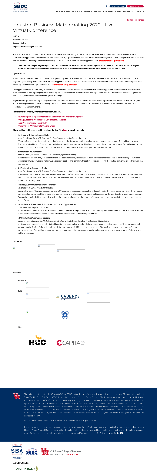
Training (97, 12)
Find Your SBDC (63, 12)
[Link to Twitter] (115, 433)
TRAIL (88, 427)
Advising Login (118, 6)
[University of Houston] (17, 396)
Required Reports (104, 430)
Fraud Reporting (99, 427)
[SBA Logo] (17, 451)
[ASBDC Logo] (30, 451)
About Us (139, 12)
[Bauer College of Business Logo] (59, 451)
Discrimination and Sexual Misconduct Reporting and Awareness (62, 433)
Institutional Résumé (87, 430)
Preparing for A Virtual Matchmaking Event (36, 126)
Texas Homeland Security (73, 427)
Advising (88, 12)
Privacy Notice (37, 430)
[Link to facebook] (109, 433)
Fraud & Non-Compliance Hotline (122, 427)
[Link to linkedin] (112, 433)
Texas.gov (57, 427)
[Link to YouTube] (121, 433)
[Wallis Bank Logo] (26, 469)
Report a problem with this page (37, 427)
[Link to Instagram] (118, 433)
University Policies (98, 433)
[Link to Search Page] (106, 6)
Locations (77, 12)
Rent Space (128, 12)
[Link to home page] (20, 7)
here (65, 130)
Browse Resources (112, 12)
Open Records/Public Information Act (61, 430)
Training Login (135, 6)
